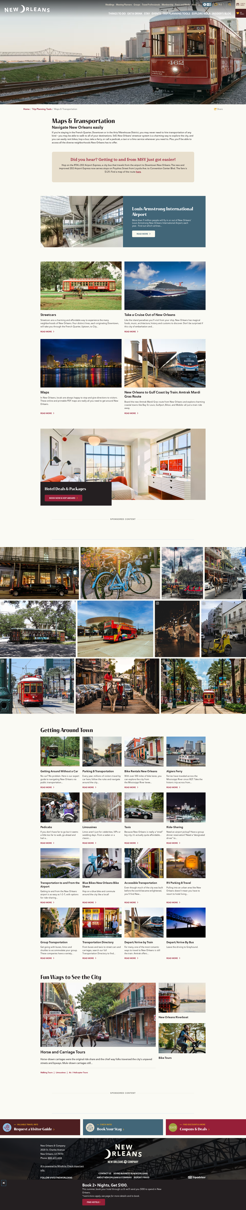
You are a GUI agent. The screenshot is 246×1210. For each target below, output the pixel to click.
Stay (147, 13)
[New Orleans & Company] (27, 9)
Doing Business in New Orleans (130, 1173)
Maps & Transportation (66, 109)
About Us (196, 4)
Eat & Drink (134, 13)
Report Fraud (141, 1177)
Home (27, 109)
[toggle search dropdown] (229, 4)
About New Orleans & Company (114, 1177)
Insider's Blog (221, 13)
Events (156, 13)
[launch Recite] (207, 4)
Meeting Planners (124, 4)
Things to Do (117, 13)
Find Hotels (93, 1202)
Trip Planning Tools (176, 13)
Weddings (109, 4)
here (138, 171)
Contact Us (105, 1173)
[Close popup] (4, 1183)
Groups (137, 4)
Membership (167, 4)
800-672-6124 (55, 1158)
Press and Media (182, 4)
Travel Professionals (151, 4)
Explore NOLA (201, 13)
